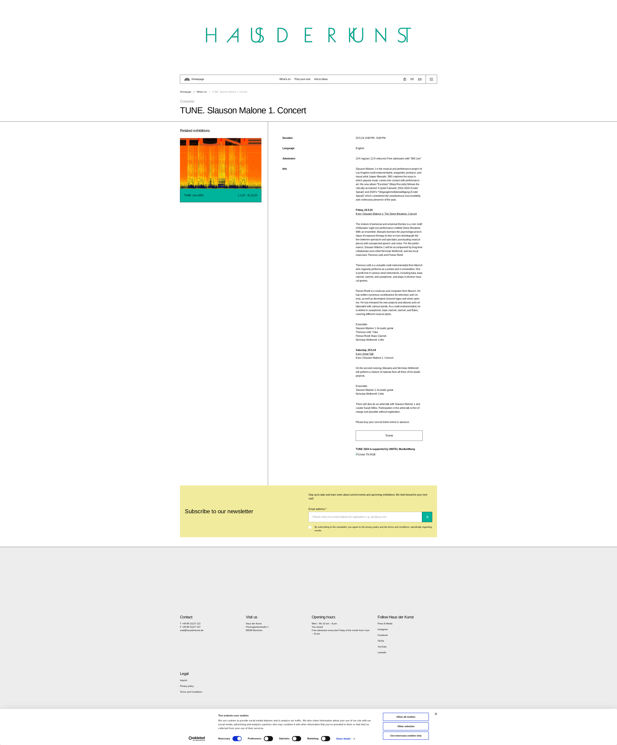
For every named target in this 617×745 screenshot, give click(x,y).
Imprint (183, 680)
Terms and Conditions (191, 692)
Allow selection (406, 726)
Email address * (317, 509)
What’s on (202, 91)
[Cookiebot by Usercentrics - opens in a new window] (197, 738)
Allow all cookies (405, 716)
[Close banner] (436, 714)
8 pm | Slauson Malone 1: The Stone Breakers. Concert (386, 213)
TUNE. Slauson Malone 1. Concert (229, 91)
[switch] (268, 738)
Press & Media (385, 623)
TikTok (381, 641)
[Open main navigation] (431, 79)
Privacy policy (187, 686)
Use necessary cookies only (405, 735)
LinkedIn (382, 652)
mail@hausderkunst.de (191, 630)
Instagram (383, 629)
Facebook (383, 635)
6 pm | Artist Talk (365, 354)
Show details (343, 738)
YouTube (382, 646)
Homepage (185, 91)
